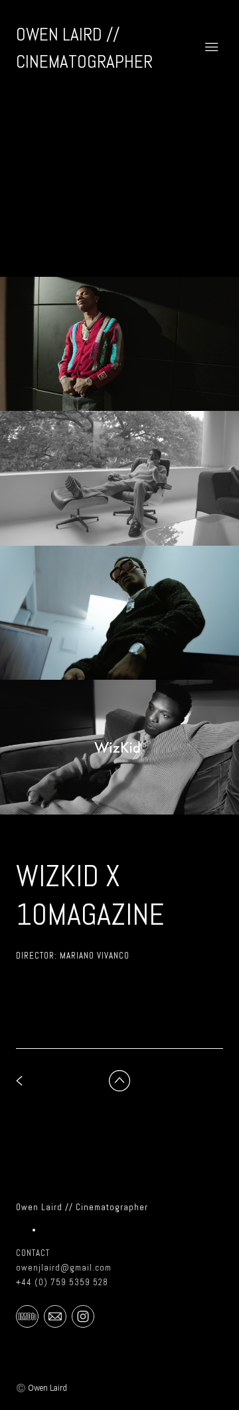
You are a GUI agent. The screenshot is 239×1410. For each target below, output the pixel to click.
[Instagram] (83, 1315)
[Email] (55, 1315)
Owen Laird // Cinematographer (82, 1207)
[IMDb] (27, 1315)
